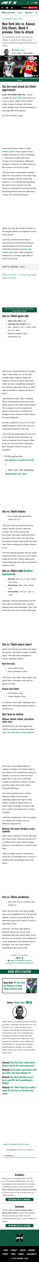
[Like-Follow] (12, 8)
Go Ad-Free (33, 7)
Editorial (31, 1250)
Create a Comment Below (20, 960)
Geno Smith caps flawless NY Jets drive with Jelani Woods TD (19, 1071)
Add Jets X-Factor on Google (20, 963)
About (6, 1250)
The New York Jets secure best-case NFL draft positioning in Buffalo (17, 1080)
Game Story (18, 19)
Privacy (5, 1254)
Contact (14, 1250)
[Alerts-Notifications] (7, 8)
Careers (23, 1250)
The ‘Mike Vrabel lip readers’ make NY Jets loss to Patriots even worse (19, 1090)
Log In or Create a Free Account (15, 1144)
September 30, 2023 (16, 474)
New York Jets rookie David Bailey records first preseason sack (18, 1064)
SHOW (22, 267)
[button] (3, 8)
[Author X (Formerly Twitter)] (27, 1002)
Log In (25, 7)
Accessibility (32, 1254)
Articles (10, 19)
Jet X (4, 19)
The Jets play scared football (20, 732)
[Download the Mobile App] (2, 8)
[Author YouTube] (30, 1002)
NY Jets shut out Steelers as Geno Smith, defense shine (14, 985)
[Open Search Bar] (28, 2)
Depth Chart (28, 12)
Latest (20, 12)
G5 (36, 12)
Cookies (21, 1254)
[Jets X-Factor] (9, 2)
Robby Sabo (20, 50)
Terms (13, 1254)
